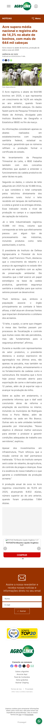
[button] (5, 548)
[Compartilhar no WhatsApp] (11, 60)
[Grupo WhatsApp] (39, 721)
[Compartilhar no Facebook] (3, 60)
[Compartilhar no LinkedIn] (8, 60)
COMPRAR (22, 555)
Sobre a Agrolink (22, 671)
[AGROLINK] (23, 6)
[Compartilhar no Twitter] (6, 60)
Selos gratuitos (22, 680)
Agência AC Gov (10, 54)
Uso (20, 714)
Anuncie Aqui (22, 674)
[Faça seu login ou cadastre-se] (36, 6)
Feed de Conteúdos (22, 677)
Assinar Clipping (22, 683)
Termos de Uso (16, 689)
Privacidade (29, 689)
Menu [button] (38, 18)
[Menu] (8, 6)
